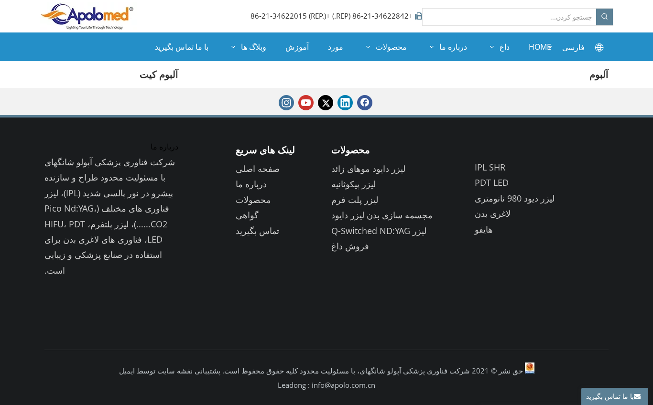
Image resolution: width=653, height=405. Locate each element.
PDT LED (492, 182)
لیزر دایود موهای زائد (368, 168)
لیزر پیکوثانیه (353, 184)
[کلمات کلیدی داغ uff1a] (604, 17)
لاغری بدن (493, 213)
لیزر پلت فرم (354, 199)
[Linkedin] (345, 102)
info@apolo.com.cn (343, 385)
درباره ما (251, 184)
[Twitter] (325, 102)
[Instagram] (286, 102)
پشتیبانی (206, 370)
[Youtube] (306, 102)
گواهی (247, 215)
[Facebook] (364, 102)
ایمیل (127, 370)
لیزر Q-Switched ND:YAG (378, 230)
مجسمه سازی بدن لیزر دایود (382, 215)
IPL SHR (490, 167)
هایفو (484, 229)
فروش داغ (350, 246)
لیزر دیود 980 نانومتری (515, 198)
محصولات (253, 199)
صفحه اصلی (258, 168)
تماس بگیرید (257, 230)
